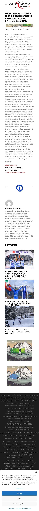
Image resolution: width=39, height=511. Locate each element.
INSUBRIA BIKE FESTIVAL (13, 458)
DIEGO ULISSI (30, 427)
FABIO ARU (8, 435)
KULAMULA (22, 460)
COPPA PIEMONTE (26, 418)
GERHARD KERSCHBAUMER (28, 444)
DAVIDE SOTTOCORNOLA (11, 427)
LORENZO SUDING (31, 463)
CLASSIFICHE (23, 413)
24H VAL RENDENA (5, 398)
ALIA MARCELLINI (23, 398)
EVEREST (36, 433)
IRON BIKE (25, 458)
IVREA (32, 457)
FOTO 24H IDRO (24, 438)
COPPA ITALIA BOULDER (13, 418)
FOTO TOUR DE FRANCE (30, 441)
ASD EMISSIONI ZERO (27, 400)
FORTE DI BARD (9, 439)
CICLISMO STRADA (11, 411)
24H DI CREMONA (25, 395)
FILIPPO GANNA (22, 436)
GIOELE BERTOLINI (30, 447)
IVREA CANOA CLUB (12, 460)
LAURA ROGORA (9, 463)
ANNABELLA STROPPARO (7, 400)
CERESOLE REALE (29, 405)
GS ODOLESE (34, 452)
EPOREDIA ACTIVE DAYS (8, 433)
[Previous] (10, 187)
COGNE (30, 413)
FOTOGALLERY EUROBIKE (13, 441)
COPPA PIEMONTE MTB (19, 424)
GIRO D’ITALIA (25, 449)
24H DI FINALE (34, 395)
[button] (36, 472)
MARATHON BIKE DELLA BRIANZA (25, 466)
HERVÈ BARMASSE (12, 455)
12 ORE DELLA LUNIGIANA (7, 395)
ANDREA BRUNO (32, 398)
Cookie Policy (11, 508)
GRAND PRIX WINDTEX (22, 452)
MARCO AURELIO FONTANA (19, 468)
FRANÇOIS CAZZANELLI (11, 444)
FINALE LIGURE (32, 435)
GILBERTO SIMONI (19, 447)
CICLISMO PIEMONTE (26, 408)
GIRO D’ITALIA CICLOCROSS (8, 452)
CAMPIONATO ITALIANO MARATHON (14, 405)
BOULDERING (28, 403)
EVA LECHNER (26, 432)
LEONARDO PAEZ (20, 463)
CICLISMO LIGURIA (11, 408)
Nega (19, 498)
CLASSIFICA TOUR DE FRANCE (12, 413)
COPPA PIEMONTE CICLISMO (19, 421)
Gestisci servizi (19, 488)
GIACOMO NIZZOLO (8, 447)
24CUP (16, 395)
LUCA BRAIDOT (10, 466)
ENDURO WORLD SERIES (24, 429)
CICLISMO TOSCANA (21, 411)
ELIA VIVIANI (12, 430)
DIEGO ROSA (22, 427)
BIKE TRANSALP (20, 403)
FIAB (15, 436)
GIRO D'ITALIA (12, 450)
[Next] (28, 187)
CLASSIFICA (29, 411)
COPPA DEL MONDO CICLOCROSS (27, 416)
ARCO (15, 400)
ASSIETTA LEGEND (11, 403)
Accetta (19, 493)
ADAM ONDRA (15, 398)
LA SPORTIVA (30, 460)
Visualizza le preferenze (19, 504)
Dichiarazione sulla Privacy (23, 508)
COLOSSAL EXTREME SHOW (9, 416)
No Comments (12, 172)
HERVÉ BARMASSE (25, 455)
